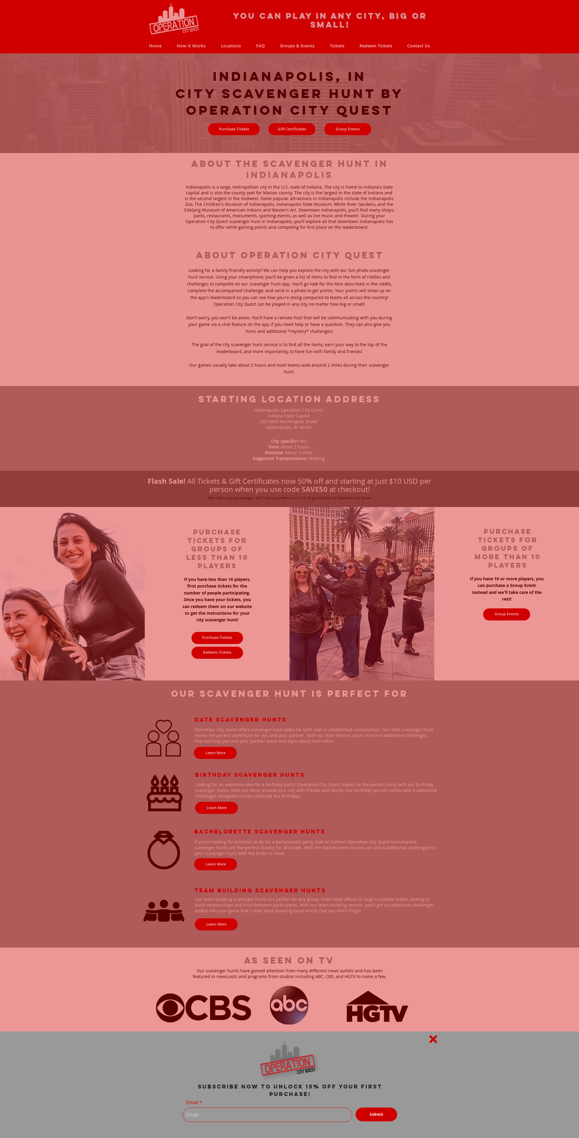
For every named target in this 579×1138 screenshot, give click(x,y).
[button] (433, 1039)
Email (192, 1102)
